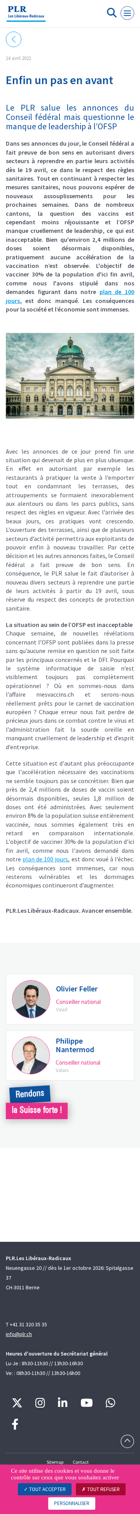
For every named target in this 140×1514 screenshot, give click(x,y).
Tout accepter (47, 1489)
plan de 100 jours (45, 859)
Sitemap (55, 1462)
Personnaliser (71, 1503)
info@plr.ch (19, 1334)
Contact (81, 1462)
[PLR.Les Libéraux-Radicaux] (26, 16)
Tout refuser (103, 1489)
